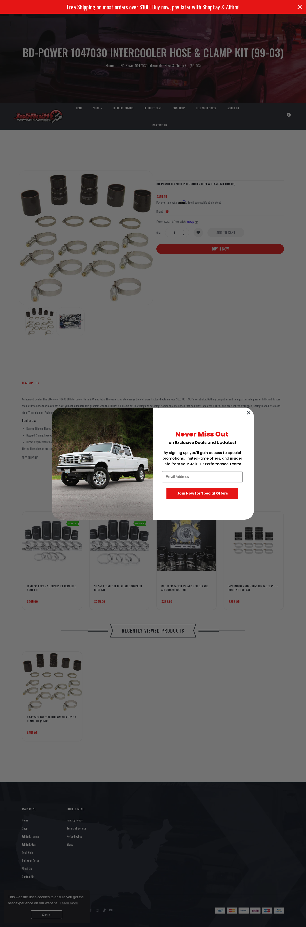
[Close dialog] (248, 412)
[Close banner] (299, 7)
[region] (153, 7)
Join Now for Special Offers (202, 493)
